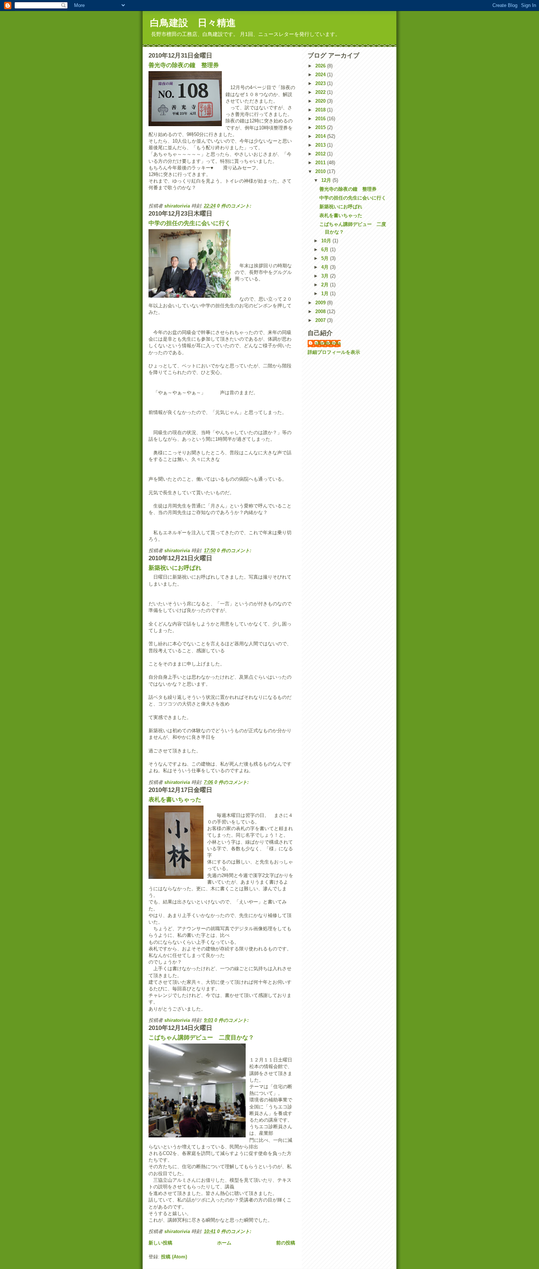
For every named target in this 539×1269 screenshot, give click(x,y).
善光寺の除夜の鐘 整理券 (183, 65)
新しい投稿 (160, 1243)
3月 (325, 276)
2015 (321, 127)
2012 (321, 154)
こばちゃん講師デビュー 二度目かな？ (201, 1037)
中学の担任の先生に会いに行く (189, 223)
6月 (325, 249)
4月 (325, 267)
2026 (321, 66)
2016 (321, 118)
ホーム (224, 1243)
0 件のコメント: (235, 206)
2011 (321, 162)
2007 (321, 320)
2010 (321, 171)
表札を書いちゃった (174, 799)
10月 (327, 240)
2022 (321, 92)
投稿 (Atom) (174, 1256)
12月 (327, 180)
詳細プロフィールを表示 (334, 352)
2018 (321, 110)
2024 (321, 74)
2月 (325, 284)
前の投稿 (285, 1243)
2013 (321, 145)
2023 (321, 83)
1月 (325, 293)
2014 (321, 136)
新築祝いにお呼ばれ (174, 568)
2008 (321, 311)
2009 (321, 302)
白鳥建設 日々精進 (193, 22)
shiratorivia (328, 343)
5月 (325, 258)
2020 (321, 101)
